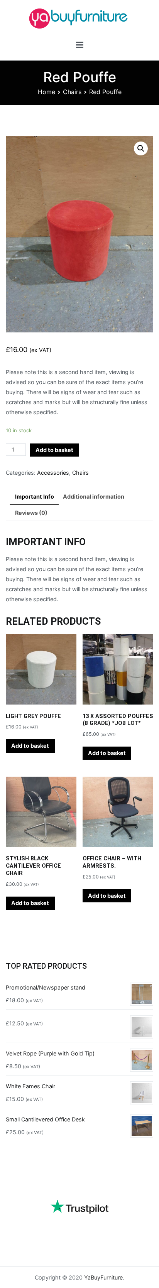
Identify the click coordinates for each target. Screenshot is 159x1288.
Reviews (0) (31, 512)
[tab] (34, 497)
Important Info (34, 496)
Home (46, 92)
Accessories (53, 472)
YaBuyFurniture (103, 1277)
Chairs (72, 92)
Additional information (93, 496)
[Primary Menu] (79, 46)
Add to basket (54, 450)
